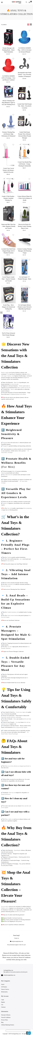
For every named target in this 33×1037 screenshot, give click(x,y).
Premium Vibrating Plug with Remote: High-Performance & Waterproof (8, 134)
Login (2, 999)
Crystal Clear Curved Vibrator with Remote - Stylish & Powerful (8, 170)
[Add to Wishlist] (13, 31)
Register (3, 1002)
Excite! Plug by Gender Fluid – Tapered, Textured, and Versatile (8, 279)
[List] (31, 24)
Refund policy (4, 991)
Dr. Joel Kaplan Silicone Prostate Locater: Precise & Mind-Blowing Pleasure (24, 307)
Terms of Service (5, 989)
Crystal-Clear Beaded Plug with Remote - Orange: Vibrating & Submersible (24, 164)
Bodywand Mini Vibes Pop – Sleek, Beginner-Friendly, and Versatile (8, 226)
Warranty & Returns (5, 1015)
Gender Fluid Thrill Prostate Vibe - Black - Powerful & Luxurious (24, 106)
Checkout (3, 1007)
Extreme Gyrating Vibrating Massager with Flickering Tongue (25, 250)
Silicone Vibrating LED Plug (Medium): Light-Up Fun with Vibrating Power (8, 102)
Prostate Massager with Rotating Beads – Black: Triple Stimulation (8, 50)
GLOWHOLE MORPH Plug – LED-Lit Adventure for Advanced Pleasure (24, 50)
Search (2, 984)
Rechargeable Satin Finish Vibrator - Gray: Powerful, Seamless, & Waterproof (24, 74)
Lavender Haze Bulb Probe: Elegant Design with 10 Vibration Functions (8, 250)
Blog (2, 1022)
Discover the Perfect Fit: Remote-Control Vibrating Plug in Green (24, 226)
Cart (2, 1004)
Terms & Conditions (5, 1017)
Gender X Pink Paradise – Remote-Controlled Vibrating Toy (8, 198)
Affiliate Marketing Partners (7, 1024)
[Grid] (28, 24)
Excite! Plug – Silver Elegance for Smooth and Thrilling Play (8, 307)
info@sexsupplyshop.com (17, 941)
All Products (4, 986)
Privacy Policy (4, 1020)
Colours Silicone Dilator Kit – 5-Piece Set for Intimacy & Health (24, 198)
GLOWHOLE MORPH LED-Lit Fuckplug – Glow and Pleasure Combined (8, 78)
